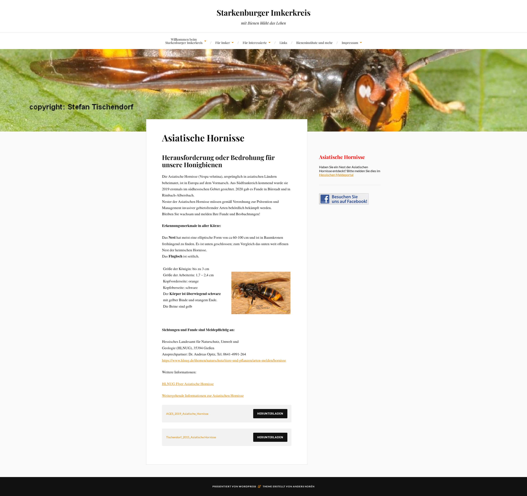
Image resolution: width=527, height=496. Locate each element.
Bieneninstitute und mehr (314, 42)
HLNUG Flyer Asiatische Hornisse (188, 383)
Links (283, 42)
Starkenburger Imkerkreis (264, 12)
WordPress (247, 486)
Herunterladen (270, 413)
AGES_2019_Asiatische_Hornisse (187, 413)
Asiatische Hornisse (203, 138)
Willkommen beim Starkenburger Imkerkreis (184, 41)
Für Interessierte (255, 42)
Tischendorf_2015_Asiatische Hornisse (191, 437)
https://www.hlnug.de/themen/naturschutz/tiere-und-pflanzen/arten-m (213, 360)
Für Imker (222, 42)
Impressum (350, 42)
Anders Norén (304, 486)
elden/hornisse (275, 360)
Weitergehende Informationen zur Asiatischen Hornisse (203, 395)
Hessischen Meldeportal (336, 175)
